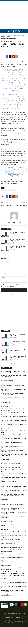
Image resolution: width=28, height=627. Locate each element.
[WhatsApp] (16, 56)
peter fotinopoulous (5, 389)
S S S (2, 598)
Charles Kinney (4, 379)
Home (2, 35)
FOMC (21, 112)
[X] (10, 56)
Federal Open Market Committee (18, 187)
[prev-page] (2, 253)
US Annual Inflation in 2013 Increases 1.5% (17, 424)
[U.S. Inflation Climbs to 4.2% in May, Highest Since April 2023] (5, 248)
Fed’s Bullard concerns (15, 153)
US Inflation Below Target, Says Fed (16, 484)
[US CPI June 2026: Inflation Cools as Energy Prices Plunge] (5, 241)
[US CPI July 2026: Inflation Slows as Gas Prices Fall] (5, 234)
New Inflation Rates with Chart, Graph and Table (15, 477)
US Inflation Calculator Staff (10, 49)
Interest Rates (14, 38)
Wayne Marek (4, 567)
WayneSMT (3, 586)
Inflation (9, 38)
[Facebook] (7, 56)
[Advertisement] (14, 15)
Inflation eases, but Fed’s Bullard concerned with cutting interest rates (6, 205)
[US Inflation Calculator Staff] (2, 50)
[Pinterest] (13, 56)
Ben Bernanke (8, 187)
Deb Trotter (3, 420)
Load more (13, 363)
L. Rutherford (4, 542)
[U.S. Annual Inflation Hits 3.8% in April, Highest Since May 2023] (5, 358)
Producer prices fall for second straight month (15, 573)
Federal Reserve (8, 35)
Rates (14, 189)
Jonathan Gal (4, 375)
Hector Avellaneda (5, 520)
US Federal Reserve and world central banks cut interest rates (21, 205)
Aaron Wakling (4, 594)
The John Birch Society (6, 438)
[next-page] (4, 253)
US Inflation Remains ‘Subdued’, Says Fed (14, 557)
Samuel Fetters (4, 401)
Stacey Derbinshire (5, 590)
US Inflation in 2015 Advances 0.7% (12, 383)
